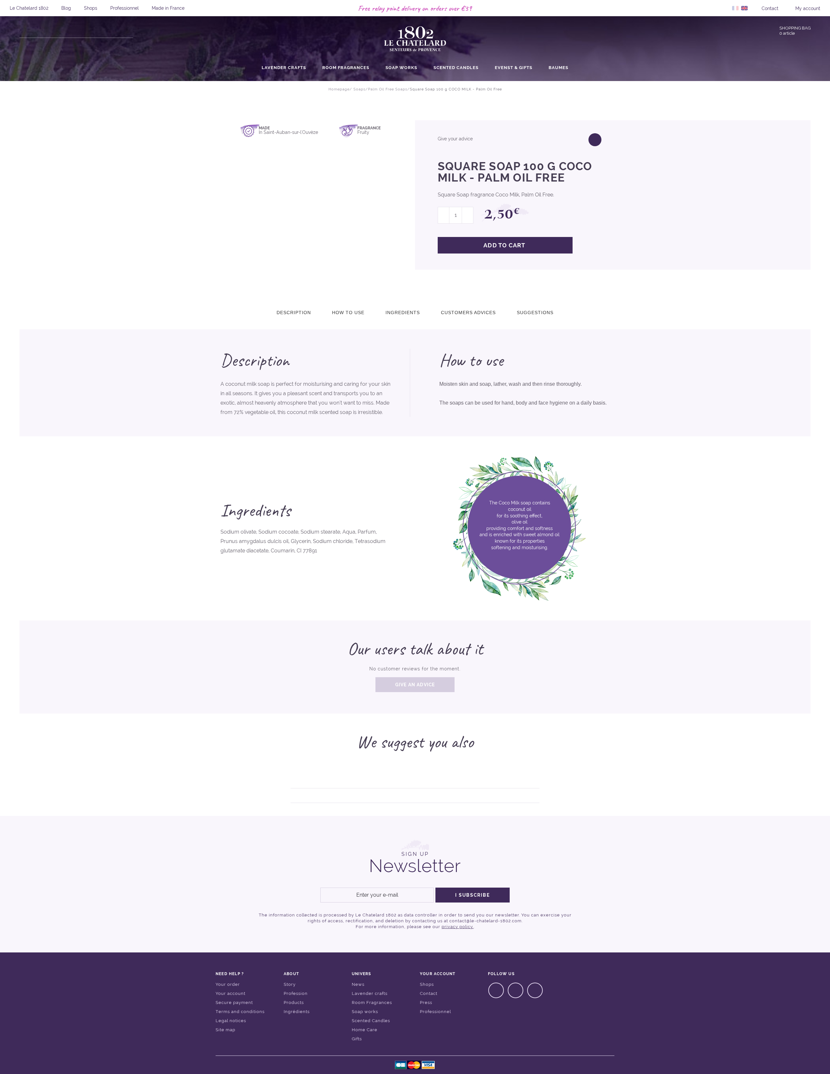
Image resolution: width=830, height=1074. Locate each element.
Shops (90, 8)
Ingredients (402, 312)
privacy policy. (458, 926)
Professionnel (124, 8)
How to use (348, 312)
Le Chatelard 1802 (29, 8)
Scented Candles (456, 67)
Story (290, 984)
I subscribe (472, 895)
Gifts (357, 1039)
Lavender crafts (284, 67)
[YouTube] (535, 990)
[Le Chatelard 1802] (414, 39)
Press (426, 1002)
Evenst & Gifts (513, 67)
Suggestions (535, 312)
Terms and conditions (240, 1011)
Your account (230, 993)
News (358, 984)
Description (294, 312)
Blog (66, 8)
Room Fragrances (345, 67)
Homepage (339, 89)
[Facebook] (496, 990)
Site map (225, 1030)
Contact (428, 993)
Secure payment (234, 1002)
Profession (296, 993)
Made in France (168, 8)
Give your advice (455, 138)
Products (294, 1002)
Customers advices (468, 312)
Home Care (364, 1030)
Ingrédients (297, 1011)
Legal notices (231, 1021)
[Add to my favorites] (594, 139)
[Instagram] (515, 990)
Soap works (401, 67)
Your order (228, 984)
